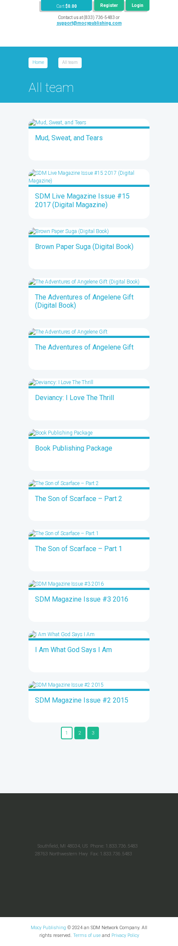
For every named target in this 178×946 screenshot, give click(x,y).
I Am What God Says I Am (73, 650)
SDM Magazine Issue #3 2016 (81, 599)
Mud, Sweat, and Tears (69, 138)
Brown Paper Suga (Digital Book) (84, 247)
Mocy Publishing (48, 927)
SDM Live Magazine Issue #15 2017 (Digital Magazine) (82, 200)
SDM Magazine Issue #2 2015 (81, 700)
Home (38, 62)
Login (137, 5)
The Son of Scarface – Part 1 (78, 549)
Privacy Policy (125, 935)
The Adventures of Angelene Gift (84, 347)
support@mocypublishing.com (89, 23)
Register (109, 5)
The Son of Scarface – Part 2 (78, 499)
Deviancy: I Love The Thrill (74, 398)
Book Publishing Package (73, 448)
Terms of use (87, 935)
